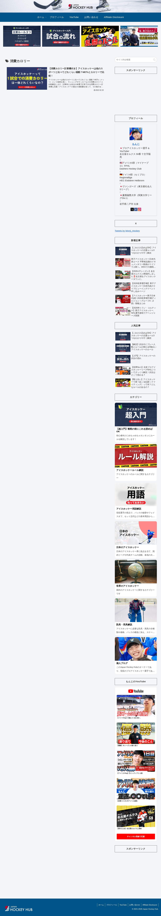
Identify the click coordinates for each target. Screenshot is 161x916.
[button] (154, 59)
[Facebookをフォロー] (135, 209)
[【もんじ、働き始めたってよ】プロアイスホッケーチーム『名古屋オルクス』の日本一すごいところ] (139, 36)
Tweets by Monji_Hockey (127, 231)
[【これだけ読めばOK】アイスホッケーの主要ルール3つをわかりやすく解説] (22, 36)
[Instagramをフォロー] (139, 209)
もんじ (136, 144)
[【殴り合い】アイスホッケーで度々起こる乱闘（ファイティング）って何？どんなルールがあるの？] (100, 36)
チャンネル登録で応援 (136, 836)
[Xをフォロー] (132, 209)
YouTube (123, 905)
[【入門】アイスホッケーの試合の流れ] (61, 36)
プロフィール (111, 905)
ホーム (101, 905)
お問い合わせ (134, 905)
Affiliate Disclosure (150, 905)
